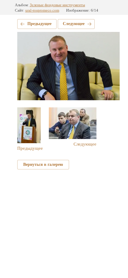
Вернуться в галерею (43, 164)
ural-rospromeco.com (42, 10)
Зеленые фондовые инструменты (57, 5)
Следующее (74, 23)
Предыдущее (39, 23)
